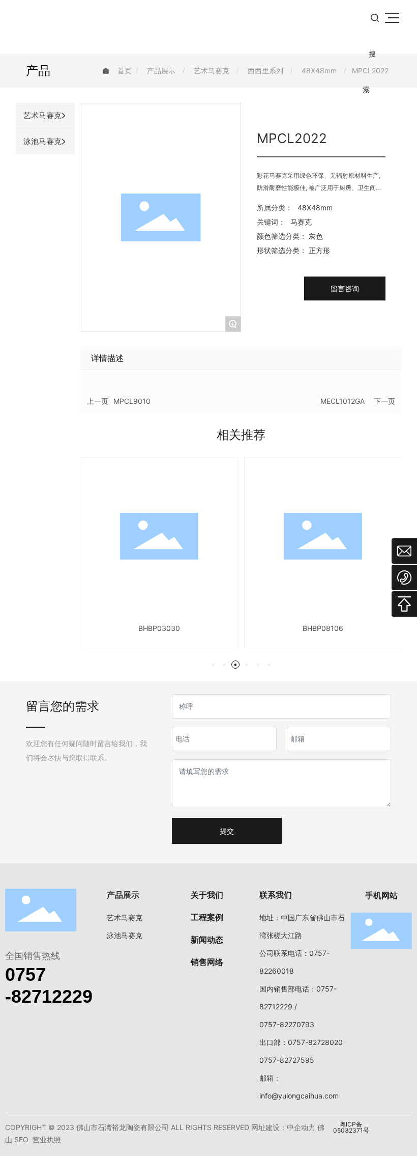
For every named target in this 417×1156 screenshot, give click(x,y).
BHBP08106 (191, 628)
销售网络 (207, 962)
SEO (21, 1139)
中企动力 (301, 1127)
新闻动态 (207, 939)
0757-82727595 (286, 1060)
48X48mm (319, 70)
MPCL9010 (132, 401)
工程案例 (207, 917)
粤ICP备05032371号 (351, 1127)
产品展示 (161, 70)
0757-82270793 (286, 1024)
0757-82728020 (315, 1042)
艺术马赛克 (211, 70)
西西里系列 (265, 70)
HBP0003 (355, 628)
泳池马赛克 (124, 935)
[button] (213, 664)
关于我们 (207, 895)
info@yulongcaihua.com (299, 1095)
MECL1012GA (342, 401)
